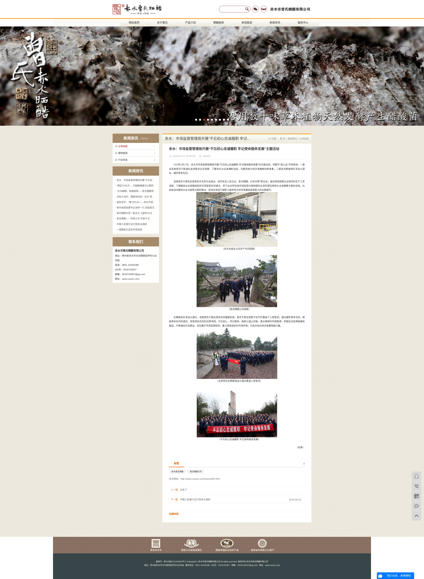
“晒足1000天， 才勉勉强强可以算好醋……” (137, 185)
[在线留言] (416, 506)
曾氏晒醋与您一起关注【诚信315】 (135, 213)
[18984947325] (416, 486)
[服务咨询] (416, 476)
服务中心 (303, 22)
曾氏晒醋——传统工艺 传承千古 (133, 218)
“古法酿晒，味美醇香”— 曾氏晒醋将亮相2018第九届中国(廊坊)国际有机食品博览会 (137, 191)
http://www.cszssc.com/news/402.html (200, 478)
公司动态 (123, 146)
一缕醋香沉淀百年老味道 (129, 229)
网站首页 (134, 22)
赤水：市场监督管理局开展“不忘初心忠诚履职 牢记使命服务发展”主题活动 (137, 180)
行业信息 (123, 159)
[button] (196, 120)
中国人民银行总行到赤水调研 (132, 224)
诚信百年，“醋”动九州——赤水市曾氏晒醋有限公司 (137, 202)
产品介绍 (190, 22)
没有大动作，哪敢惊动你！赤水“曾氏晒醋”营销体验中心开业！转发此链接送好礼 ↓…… (137, 196)
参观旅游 (246, 22)
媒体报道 (123, 153)
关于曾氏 (162, 22)
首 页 (282, 138)
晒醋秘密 (218, 22)
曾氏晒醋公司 (196, 472)
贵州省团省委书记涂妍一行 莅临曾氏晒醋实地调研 (137, 207)
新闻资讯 (275, 22)
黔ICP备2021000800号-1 (175, 561)
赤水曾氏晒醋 (177, 472)
